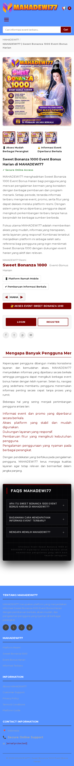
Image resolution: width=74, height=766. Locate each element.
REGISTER (53, 321)
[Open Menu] (6, 19)
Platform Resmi (11, 647)
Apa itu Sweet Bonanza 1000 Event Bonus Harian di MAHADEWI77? (37, 505)
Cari (66, 29)
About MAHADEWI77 (15, 686)
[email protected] (16, 743)
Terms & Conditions (14, 704)
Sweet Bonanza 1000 (15, 653)
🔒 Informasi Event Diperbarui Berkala (50, 149)
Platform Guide (11, 710)
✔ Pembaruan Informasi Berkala (25, 286)
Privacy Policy (11, 698)
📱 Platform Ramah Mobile (22, 278)
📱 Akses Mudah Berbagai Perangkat (15, 149)
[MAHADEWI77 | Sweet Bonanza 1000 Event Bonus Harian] (30, 7)
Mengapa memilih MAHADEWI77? (37, 532)
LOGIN (21, 321)
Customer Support (14, 692)
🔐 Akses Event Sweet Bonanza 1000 (37, 306)
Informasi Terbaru (13, 665)
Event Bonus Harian (14, 659)
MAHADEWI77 (11, 39)
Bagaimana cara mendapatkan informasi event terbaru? (37, 519)
